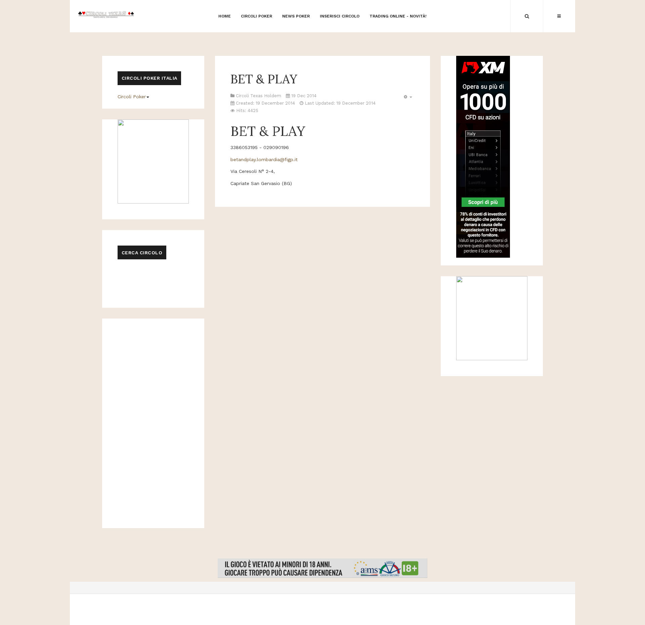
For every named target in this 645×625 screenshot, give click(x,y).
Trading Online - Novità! (398, 16)
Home (224, 16)
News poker (296, 16)
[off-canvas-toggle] (559, 16)
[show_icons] (407, 97)
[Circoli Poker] (106, 14)
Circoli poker (256, 16)
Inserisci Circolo (339, 16)
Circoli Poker (132, 96)
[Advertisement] (322, 35)
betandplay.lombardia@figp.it (264, 159)
